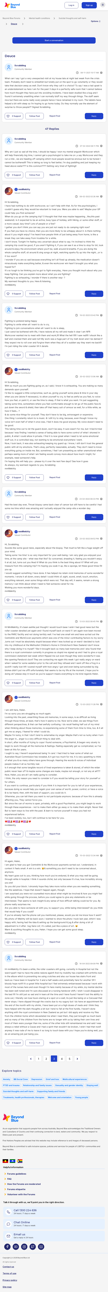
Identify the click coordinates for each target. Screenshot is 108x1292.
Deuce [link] (14, 24)
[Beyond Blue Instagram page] (24, 1248)
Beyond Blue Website (18, 1117)
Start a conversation (54, 40)
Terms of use (9, 1273)
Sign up (89, 5)
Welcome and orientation (59, 1097)
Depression (36, 1079)
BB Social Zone (21, 1079)
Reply (94, 116)
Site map (7, 1287)
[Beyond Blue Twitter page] (32, 1248)
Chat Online (22, 1222)
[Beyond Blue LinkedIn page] (41, 1248)
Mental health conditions (39, 18)
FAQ (9, 1179)
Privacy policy (10, 1280)
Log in (71, 5)
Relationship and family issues (37, 1085)
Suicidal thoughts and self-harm (72, 18)
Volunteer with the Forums (21, 1194)
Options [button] (94, 21)
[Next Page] (77, 1058)
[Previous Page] (31, 1058)
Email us (19, 1234)
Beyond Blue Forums (16, 5)
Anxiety (6, 1079)
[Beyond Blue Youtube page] (16, 1248)
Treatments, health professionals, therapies (23, 1097)
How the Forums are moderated (24, 1184)
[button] (8, 116)
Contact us (8, 1266)
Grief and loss (52, 1079)
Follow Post (34, 116)
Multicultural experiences (75, 1079)
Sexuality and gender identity (69, 1085)
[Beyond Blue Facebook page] (7, 1248)
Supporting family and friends (51, 1091)
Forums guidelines (16, 1173)
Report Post (55, 116)
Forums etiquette (16, 1189)
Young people (81, 1097)
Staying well (92, 1085)
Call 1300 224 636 (25, 1210)
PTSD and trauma (11, 1085)
